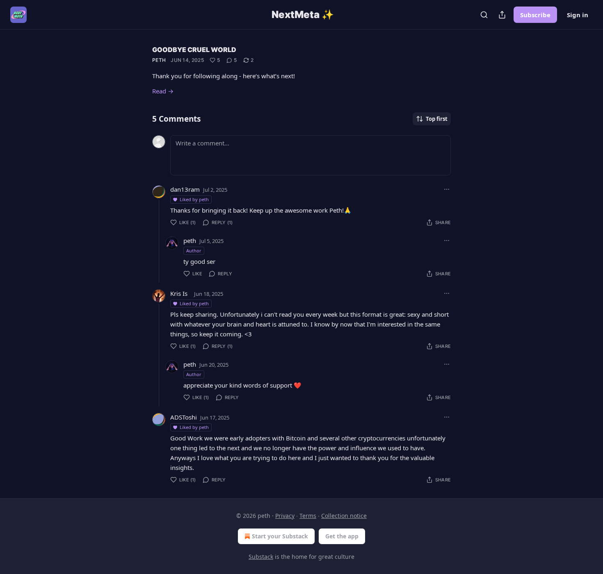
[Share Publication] (502, 15)
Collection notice (344, 516)
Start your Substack (280, 536)
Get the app (342, 536)
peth (159, 60)
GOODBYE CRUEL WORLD (194, 49)
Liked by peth (194, 199)
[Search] (484, 15)
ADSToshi (183, 417)
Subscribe (535, 15)
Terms (307, 516)
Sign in (577, 15)
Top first (437, 119)
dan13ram (185, 189)
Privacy (285, 516)
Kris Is (178, 293)
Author (193, 250)
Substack (261, 556)
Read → (163, 91)
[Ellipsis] (446, 189)
